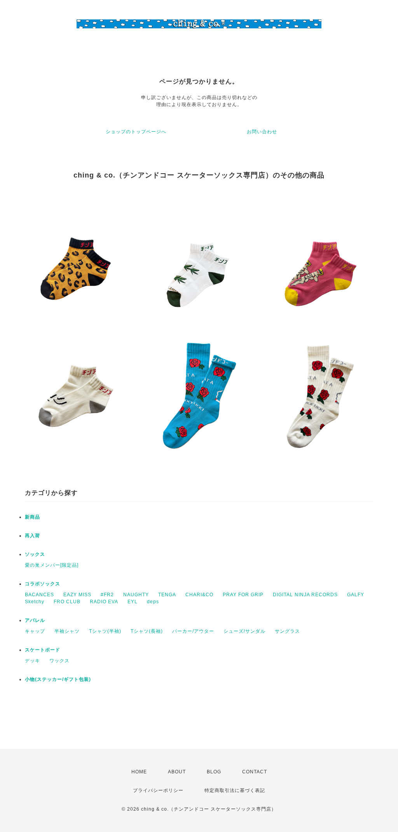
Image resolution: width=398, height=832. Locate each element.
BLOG (214, 772)
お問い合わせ (262, 131)
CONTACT (254, 772)
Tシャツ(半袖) (105, 631)
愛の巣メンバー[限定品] (52, 565)
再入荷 (32, 535)
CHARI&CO (199, 594)
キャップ (35, 631)
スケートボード (42, 650)
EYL (132, 601)
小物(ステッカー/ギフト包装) (58, 679)
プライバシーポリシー (158, 790)
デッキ (32, 660)
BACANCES (39, 594)
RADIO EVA (104, 601)
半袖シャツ (67, 631)
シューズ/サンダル (244, 631)
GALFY (355, 594)
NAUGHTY (136, 594)
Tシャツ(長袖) (147, 631)
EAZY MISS (77, 594)
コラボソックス (42, 584)
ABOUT (177, 772)
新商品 (32, 517)
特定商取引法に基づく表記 (234, 790)
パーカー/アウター (193, 631)
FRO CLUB (67, 601)
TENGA (167, 594)
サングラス (287, 631)
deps (153, 601)
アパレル (35, 620)
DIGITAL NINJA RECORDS (305, 594)
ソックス (35, 554)
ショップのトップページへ (136, 131)
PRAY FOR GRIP (243, 594)
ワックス (59, 660)
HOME (139, 772)
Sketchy (34, 601)
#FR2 (107, 594)
